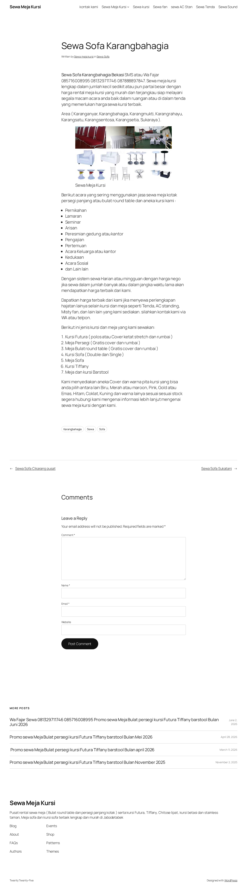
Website (66, 622)
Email (65, 603)
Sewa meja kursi (84, 56)
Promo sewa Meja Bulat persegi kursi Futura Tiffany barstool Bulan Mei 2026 (81, 737)
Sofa (102, 429)
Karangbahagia (72, 429)
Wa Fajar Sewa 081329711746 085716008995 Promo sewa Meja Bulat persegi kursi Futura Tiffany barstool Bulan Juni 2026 (114, 722)
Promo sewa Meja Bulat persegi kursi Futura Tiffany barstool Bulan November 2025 (87, 762)
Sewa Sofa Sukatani (216, 468)
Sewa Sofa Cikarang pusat (35, 468)
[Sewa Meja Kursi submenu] (128, 7)
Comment (68, 535)
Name (65, 585)
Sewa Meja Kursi (25, 7)
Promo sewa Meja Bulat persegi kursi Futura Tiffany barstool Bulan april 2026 (82, 749)
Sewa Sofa (103, 56)
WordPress (230, 880)
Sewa (90, 429)
